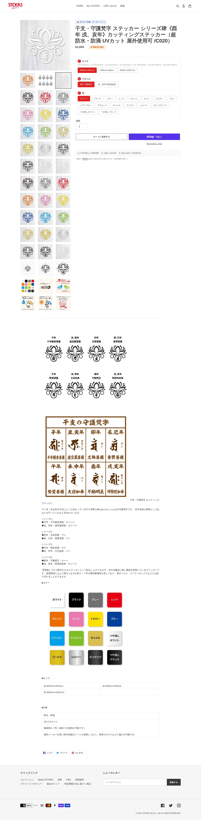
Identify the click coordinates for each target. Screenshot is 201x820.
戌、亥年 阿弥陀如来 (107, 84)
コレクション (27, 779)
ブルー (172, 99)
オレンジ (134, 99)
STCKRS (146, 813)
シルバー (144, 105)
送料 (60, 779)
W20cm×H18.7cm (127, 70)
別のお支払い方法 (154, 144)
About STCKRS (45, 779)
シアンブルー (86, 105)
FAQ (68, 779)
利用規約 (79, 779)
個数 (78, 121)
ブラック (97, 99)
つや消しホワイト (87, 112)
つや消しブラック (109, 112)
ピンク (147, 99)
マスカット (102, 105)
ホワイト (84, 99)
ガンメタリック (160, 105)
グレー (110, 99)
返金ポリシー (53, 783)
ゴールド (130, 105)
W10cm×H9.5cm (87, 70)
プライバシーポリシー (31, 783)
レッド (121, 99)
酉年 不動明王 (86, 84)
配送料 (85, 159)
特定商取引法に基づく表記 (77, 783)
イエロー (159, 99)
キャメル (117, 105)
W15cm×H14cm (107, 70)
